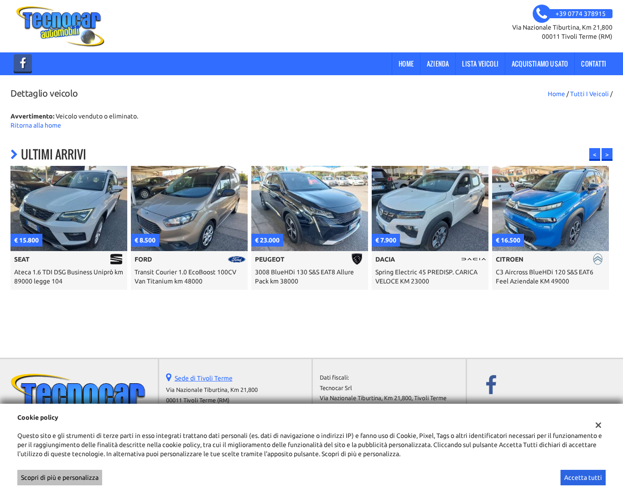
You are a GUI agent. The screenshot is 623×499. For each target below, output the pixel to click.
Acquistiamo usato (540, 63)
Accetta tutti (583, 477)
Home (406, 63)
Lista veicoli (480, 63)
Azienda (438, 63)
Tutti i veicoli (589, 94)
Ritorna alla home (35, 125)
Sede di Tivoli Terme (204, 378)
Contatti (593, 63)
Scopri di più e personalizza (60, 477)
